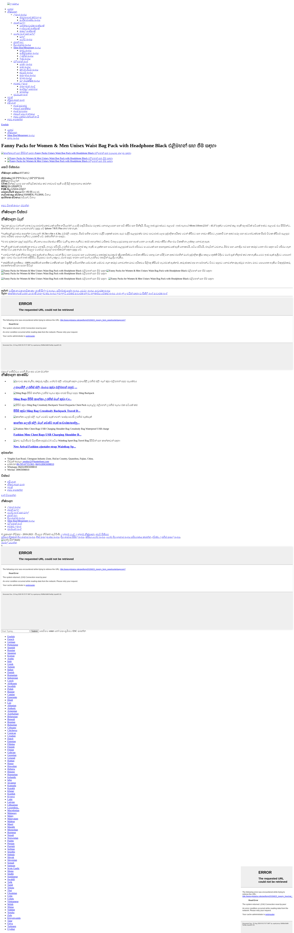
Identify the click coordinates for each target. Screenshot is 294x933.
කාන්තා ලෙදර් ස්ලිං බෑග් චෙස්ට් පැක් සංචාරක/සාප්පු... (46, 422)
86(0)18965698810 (44, 464)
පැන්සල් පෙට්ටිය (29, 89)
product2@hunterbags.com (35, 461)
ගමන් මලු (18, 42)
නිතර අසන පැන (16, 100)
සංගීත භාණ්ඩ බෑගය (30, 20)
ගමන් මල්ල (19, 22)
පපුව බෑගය (25, 50)
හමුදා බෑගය (26, 78)
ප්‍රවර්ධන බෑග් (20, 94)
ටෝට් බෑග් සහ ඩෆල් (24, 34)
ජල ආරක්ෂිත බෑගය (30, 80)
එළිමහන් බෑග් (20, 61)
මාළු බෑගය (25, 67)
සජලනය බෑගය (28, 75)
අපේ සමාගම (20, 105)
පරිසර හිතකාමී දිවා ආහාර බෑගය (18, 537)
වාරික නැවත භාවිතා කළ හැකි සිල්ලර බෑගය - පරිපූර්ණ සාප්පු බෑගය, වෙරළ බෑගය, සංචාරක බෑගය (59, 290)
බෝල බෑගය (26, 64)
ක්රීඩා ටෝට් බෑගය (95, 537)
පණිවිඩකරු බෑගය (29, 53)
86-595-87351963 (25, 464)
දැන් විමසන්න (8, 495)
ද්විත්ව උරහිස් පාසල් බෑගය (166, 537)
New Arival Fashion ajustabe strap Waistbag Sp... (44, 446)
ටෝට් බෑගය (26, 39)
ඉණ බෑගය (25, 58)
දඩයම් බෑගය (26, 72)
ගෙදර (10, 9)
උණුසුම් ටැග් (68, 534)
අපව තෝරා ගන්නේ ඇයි (26, 116)
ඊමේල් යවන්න (9, 542)
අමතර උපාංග (20, 83)
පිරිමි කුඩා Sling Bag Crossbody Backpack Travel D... (46, 410)
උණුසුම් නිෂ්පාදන (85, 534)
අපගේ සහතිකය (22, 108)
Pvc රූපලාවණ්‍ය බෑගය (47, 537)
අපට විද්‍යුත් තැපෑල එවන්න (15, 205)
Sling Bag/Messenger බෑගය (27, 47)
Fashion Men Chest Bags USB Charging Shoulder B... (47, 434)
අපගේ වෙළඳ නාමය (24, 114)
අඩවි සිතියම (102, 534)
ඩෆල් (22, 36)
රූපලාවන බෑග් (27, 86)
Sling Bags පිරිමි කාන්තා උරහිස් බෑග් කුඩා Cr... (42, 399)
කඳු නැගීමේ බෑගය (29, 69)
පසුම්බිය (24, 91)
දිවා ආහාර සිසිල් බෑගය (72, 537)
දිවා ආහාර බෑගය (22, 45)
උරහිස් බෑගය (26, 56)
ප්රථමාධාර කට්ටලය (30, 17)
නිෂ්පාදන (12, 11)
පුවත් (10, 97)
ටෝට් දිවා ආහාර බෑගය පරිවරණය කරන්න (128, 537)
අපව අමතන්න (15, 119)
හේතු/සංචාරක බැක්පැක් (32, 25)
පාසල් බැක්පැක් (28, 31)
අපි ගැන (11, 103)
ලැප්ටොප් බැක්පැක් (30, 28)
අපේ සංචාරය (20, 111)
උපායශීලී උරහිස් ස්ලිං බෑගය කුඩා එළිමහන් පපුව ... (45, 387)
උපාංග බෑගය (20, 14)
